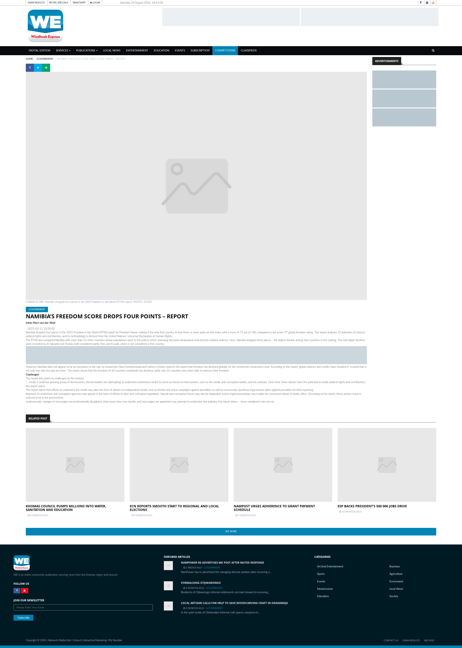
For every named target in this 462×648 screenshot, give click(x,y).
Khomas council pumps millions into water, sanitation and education (66, 508)
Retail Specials (58, 3)
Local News (111, 50)
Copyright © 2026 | (37, 640)
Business (394, 566)
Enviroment (396, 581)
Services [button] (62, 50)
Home (29, 59)
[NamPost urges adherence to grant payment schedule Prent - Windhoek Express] (283, 465)
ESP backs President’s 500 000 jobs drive (372, 506)
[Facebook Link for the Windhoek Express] (17, 590)
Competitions (225, 50)
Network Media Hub (59, 640)
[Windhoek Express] (22, 562)
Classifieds (249, 50)
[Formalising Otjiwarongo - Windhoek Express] (168, 585)
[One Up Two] (433, 2)
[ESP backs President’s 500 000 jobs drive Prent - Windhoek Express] (387, 465)
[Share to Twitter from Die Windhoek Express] (38, 68)
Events (180, 50)
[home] (92, 25)
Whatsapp (79, 3)
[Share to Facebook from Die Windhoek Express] (30, 68)
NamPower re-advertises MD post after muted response (222, 562)
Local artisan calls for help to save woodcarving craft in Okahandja (234, 603)
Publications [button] (86, 50)
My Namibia (115, 640)
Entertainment (137, 50)
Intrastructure (325, 589)
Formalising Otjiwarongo (201, 583)
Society (393, 596)
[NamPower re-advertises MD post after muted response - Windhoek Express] (168, 565)
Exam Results (36, 3)
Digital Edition (39, 50)
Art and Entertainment (330, 566)
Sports (321, 574)
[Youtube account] (427, 2)
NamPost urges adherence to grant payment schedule (274, 508)
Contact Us (391, 641)
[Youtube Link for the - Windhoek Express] (24, 590)
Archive (429, 641)
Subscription (200, 50)
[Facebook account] (420, 2)
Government (45, 59)
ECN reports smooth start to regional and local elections (174, 508)
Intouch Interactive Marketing (89, 640)
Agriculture (395, 574)
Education (161, 50)
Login (96, 3)
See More (231, 531)
